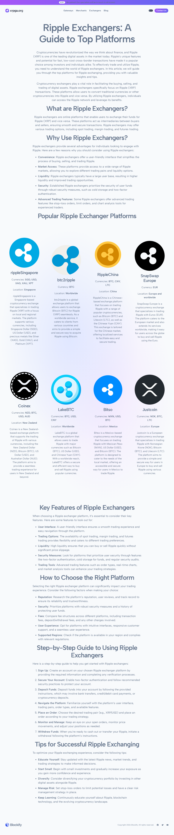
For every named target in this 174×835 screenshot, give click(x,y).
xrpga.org (16, 11)
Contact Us (161, 10)
